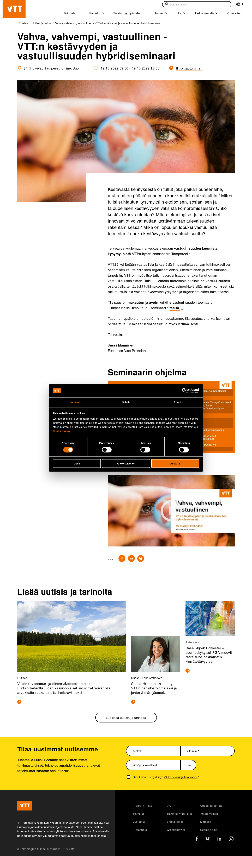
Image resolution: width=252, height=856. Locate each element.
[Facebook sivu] (197, 839)
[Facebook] (121, 558)
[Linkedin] (131, 558)
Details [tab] (126, 402)
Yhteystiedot (235, 13)
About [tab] (177, 402)
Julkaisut (139, 822)
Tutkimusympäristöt (127, 13)
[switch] (107, 449)
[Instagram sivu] (231, 839)
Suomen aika (209, 830)
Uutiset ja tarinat (211, 806)
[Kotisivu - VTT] (14, 9)
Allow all (175, 463)
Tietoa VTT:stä (142, 806)
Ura (179, 13)
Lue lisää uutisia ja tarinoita (126, 717)
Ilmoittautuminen (189, 68)
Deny (77, 463)
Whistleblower (176, 830)
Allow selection (126, 463)
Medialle (206, 822)
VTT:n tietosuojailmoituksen (180, 777)
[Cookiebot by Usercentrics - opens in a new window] (184, 390)
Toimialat (70, 13)
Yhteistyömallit (210, 814)
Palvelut (95, 13)
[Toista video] (171, 511)
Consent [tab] (74, 402)
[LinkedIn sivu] (219, 839)
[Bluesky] (140, 558)
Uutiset (159, 13)
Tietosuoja (140, 830)
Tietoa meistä (204, 13)
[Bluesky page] (207, 839)
